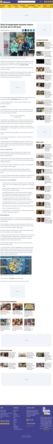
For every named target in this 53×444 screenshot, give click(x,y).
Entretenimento (31, 5)
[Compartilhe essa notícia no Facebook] (23, 30)
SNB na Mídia (3, 410)
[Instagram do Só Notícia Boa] (46, 1)
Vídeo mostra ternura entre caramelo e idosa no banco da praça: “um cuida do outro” (17, 328)
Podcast (45, 5)
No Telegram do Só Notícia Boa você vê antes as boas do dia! (13, 281)
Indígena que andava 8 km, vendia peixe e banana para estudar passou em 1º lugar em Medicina (48, 164)
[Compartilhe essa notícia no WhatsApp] (31, 30)
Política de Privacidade (4, 416)
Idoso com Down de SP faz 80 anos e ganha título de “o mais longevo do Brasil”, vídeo (48, 213)
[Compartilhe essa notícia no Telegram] (34, 30)
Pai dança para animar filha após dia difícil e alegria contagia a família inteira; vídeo (48, 197)
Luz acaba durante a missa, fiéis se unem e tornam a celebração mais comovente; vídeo (48, 62)
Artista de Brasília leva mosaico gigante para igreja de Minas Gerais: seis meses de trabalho (13, 366)
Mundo (51, 5)
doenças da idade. (25, 64)
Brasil (9, 5)
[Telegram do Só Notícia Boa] (50, 1)
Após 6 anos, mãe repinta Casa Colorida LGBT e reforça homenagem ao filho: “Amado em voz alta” (48, 94)
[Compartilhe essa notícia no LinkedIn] (28, 30)
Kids (39, 5)
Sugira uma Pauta (3, 414)
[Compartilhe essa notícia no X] (26, 30)
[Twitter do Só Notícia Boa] (48, 1)
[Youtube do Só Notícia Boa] (52, 1)
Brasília (15, 5)
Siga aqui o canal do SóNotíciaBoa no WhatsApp (17, 116)
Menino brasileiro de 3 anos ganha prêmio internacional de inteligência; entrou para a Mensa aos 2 (48, 147)
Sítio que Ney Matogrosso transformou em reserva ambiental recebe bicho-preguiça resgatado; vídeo (48, 180)
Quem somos (3, 411)
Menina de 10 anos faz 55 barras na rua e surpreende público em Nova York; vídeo (29, 328)
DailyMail (12, 278)
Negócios (2, 7)
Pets (10, 7)
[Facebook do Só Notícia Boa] (45, 1)
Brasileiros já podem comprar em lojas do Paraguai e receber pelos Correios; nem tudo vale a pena (48, 110)
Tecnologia (35, 7)
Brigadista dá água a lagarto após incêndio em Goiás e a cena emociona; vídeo (48, 205)
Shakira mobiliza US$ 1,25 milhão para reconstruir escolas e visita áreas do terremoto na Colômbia (48, 119)
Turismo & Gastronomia (48, 7)
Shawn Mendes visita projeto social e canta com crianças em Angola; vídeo (17, 312)
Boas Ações (2, 5)
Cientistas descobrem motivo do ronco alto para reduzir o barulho (5, 312)
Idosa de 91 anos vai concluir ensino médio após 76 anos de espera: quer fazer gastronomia (48, 103)
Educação (23, 5)
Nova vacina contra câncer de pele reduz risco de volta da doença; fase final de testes (5, 328)
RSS (1, 417)
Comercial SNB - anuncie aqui (6, 413)
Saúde (16, 7)
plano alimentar (14, 99)
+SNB (41, 1)
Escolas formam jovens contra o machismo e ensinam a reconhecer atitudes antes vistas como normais (49, 45)
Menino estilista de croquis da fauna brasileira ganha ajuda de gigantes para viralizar (48, 86)
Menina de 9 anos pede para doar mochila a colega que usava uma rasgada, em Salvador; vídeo (49, 220)
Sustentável (25, 7)
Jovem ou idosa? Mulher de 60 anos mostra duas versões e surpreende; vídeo (48, 171)
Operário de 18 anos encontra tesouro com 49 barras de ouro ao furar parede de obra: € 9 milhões (28, 314)
